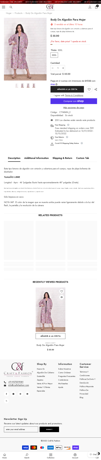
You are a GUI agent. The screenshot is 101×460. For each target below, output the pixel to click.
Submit (49, 429)
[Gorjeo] (6, 400)
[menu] (3, 7)
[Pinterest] (20, 393)
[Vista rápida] (61, 297)
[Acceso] (90, 7)
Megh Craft (50, 343)
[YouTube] (27, 393)
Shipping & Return (62, 158)
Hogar (9, 13)
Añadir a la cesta (67, 89)
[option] (25, 49)
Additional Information (36, 158)
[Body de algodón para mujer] (50, 310)
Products (18, 13)
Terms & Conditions (74, 95)
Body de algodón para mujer (50, 345)
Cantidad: (55, 63)
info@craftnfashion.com (18, 385)
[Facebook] (6, 393)
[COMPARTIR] (94, 89)
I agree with (59, 95)
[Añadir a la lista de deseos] (61, 291)
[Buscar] (11, 7)
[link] (89, 89)
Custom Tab (82, 158)
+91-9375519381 (15, 381)
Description (14, 158)
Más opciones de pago (73, 107)
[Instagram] (13, 393)
